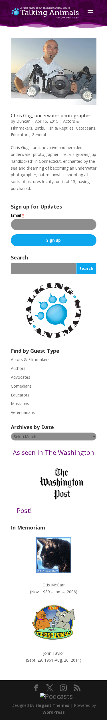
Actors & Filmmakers (30, 359)
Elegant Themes (52, 705)
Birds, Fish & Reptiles (54, 128)
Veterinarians (23, 412)
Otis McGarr (54, 585)
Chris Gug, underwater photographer (51, 115)
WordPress (54, 712)
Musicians (20, 403)
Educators (20, 134)
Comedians (21, 386)
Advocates (20, 377)
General (39, 134)
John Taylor (53, 653)
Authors (18, 368)
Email (17, 215)
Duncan (23, 121)
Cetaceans (85, 128)
